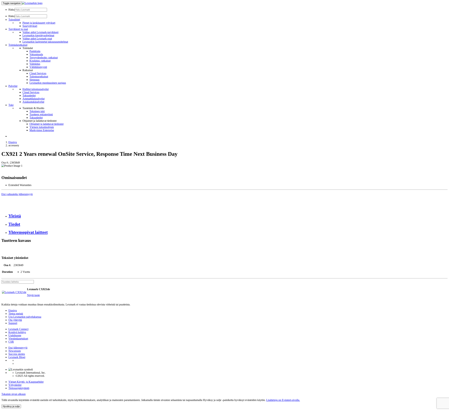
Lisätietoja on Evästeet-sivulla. (283, 400)
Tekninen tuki (37, 111)
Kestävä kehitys (17, 332)
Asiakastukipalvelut (33, 101)
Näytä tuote (33, 295)
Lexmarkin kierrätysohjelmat (38, 35)
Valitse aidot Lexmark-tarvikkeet (40, 32)
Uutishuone (14, 335)
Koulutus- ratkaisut (40, 60)
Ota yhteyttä (15, 319)
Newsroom (14, 350)
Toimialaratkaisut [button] (17, 44)
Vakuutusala (36, 54)
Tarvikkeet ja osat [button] (18, 29)
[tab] (228, 216)
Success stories (16, 354)
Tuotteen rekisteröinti (41, 114)
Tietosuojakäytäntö (18, 388)
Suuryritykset (29, 25)
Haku (11, 9)
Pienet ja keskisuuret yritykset (38, 22)
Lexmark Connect (18, 329)
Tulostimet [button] (14, 19)
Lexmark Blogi (16, 357)
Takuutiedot (29, 95)
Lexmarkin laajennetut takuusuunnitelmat (45, 41)
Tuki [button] (11, 104)
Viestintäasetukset (18, 338)
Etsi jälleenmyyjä (17, 347)
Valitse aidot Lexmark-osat (37, 38)
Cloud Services (37, 73)
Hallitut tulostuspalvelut (35, 89)
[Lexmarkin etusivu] (32, 3)
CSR (11, 341)
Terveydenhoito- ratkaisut (43, 57)
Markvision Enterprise (41, 130)
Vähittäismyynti (38, 67)
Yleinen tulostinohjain (41, 127)
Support (12, 323)
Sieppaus (34, 79)
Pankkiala (34, 51)
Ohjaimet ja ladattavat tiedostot (46, 123)
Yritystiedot (14, 384)
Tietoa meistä (15, 313)
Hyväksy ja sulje (11, 406)
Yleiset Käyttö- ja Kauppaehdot (25, 381)
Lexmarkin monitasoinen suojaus (47, 82)
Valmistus (34, 63)
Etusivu (12, 142)
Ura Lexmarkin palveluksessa (24, 316)
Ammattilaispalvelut (33, 98)
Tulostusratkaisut (38, 76)
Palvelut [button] (12, 85)
